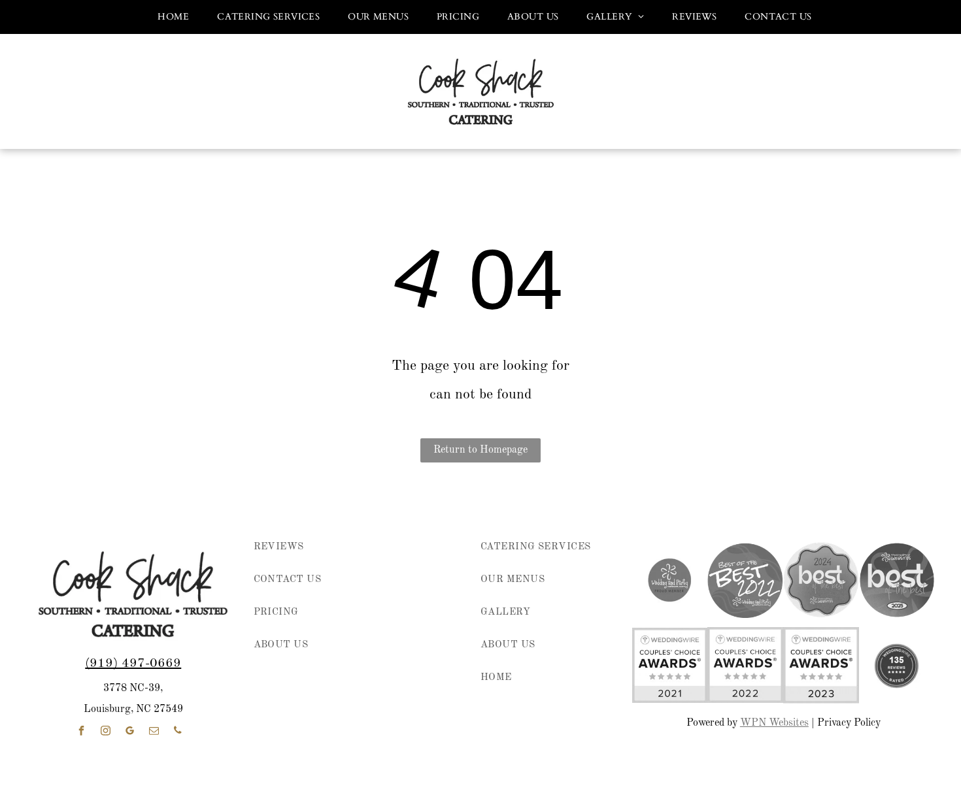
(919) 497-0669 (133, 663)
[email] (153, 732)
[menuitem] (169, 17)
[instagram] (105, 732)
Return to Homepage (480, 450)
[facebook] (81, 732)
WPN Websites (774, 723)
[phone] (178, 732)
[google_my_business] (129, 732)
